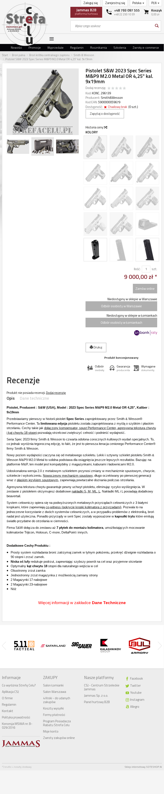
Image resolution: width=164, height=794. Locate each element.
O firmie (7, 698)
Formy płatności (54, 714)
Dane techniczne (34, 398)
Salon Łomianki (53, 685)
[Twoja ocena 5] (124, 88)
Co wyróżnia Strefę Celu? (19, 685)
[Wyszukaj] (156, 25)
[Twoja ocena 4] (120, 88)
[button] (97, 368)
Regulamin (77, 47)
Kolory (92, 132)
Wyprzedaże (55, 47)
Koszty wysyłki (53, 708)
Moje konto (50, 731)
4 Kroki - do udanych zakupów (56, 700)
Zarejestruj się (115, 2)
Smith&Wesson (112, 97)
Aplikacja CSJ (10, 691)
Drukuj (97, 347)
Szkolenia (119, 47)
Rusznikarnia (98, 47)
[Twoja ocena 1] (109, 88)
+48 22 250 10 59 (124, 14)
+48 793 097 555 (127, 10)
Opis (11, 398)
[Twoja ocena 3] (117, 88)
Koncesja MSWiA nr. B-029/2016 (17, 725)
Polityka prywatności (16, 717)
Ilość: (137, 269)
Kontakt (7, 710)
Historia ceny (95, 127)
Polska (137, 2)
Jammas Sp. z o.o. (96, 695)
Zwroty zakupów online (59, 737)
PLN (154, 2)
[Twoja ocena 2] (113, 88)
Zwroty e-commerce (146, 47)
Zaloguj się (90, 2)
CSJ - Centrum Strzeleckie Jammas (101, 687)
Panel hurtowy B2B (97, 701)
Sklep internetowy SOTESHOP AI (143, 767)
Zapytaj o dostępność (105, 113)
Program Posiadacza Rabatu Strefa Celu (57, 723)
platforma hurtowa (86, 11)
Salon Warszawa (54, 691)
